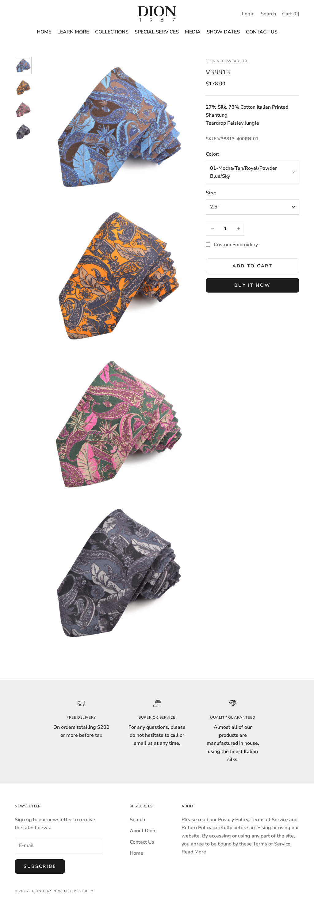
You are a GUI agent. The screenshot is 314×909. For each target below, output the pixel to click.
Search (137, 819)
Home (136, 853)
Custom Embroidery (236, 244)
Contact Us (142, 842)
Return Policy (196, 827)
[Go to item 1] (23, 65)
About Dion (142, 830)
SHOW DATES (223, 32)
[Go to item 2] (23, 87)
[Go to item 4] (23, 131)
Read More (194, 852)
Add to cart (252, 266)
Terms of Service (269, 819)
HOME (44, 32)
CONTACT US (262, 32)
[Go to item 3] (23, 109)
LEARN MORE (73, 32)
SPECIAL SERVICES (157, 32)
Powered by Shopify (73, 891)
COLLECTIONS (111, 32)
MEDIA (193, 32)
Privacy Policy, (234, 819)
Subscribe (40, 866)
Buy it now (252, 285)
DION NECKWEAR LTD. (227, 61)
